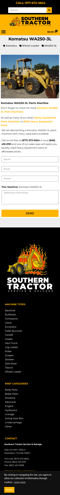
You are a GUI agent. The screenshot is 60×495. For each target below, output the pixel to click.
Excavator (10, 326)
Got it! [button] (9, 490)
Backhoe (10, 310)
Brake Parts (11, 394)
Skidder (9, 359)
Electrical (10, 402)
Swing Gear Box (14, 418)
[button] (3, 31)
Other (8, 426)
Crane (8, 322)
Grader (9, 339)
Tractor (9, 367)
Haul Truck (11, 343)
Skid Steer (11, 363)
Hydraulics (11, 410)
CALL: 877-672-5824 (31, 3)
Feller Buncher (13, 331)
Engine (9, 406)
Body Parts (11, 389)
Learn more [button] (20, 482)
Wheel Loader (13, 371)
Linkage (9, 414)
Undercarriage (13, 422)
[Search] (49, 10)
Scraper (9, 355)
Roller (8, 351)
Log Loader (11, 347)
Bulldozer (10, 314)
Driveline (10, 398)
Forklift (9, 335)
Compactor (11, 318)
